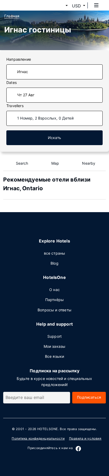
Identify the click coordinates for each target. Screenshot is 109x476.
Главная (11, 16)
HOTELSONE (47, 429)
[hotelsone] (24, 5)
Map (55, 163)
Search (22, 163)
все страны (54, 253)
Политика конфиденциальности (38, 438)
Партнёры (54, 299)
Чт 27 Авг (26, 95)
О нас (54, 289)
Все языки (54, 356)
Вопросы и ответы (54, 310)
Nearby (88, 163)
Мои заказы (55, 346)
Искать (54, 137)
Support (54, 336)
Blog (54, 263)
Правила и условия (85, 438)
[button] (60, 5)
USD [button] (76, 5)
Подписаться (89, 397)
